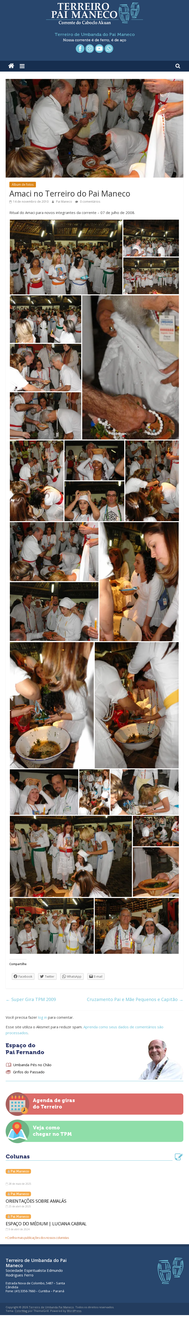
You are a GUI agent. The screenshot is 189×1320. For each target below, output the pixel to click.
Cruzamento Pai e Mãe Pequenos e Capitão (135, 999)
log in (42, 1017)
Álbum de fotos (22, 184)
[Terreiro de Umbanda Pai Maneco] (11, 66)
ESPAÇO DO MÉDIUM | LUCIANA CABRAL (46, 1224)
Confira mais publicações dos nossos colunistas (38, 1238)
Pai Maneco (64, 201)
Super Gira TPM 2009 (31, 999)
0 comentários (89, 201)
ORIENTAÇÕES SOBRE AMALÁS (36, 1201)
